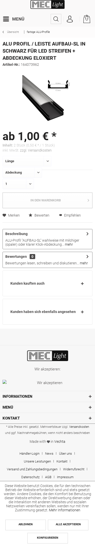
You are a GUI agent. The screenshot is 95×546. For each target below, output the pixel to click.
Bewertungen (16, 257)
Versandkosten (79, 427)
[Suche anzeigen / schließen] (56, 19)
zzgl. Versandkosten (36, 150)
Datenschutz (30, 477)
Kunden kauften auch (27, 283)
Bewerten (41, 215)
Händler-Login (30, 453)
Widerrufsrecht (73, 469)
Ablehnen (25, 524)
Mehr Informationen (64, 510)
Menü (18, 19)
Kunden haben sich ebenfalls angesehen (43, 312)
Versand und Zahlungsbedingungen (32, 469)
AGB (48, 477)
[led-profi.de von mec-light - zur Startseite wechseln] (47, 7)
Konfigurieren (47, 537)
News (49, 453)
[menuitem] (14, 19)
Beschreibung (16, 234)
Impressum (65, 477)
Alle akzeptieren (68, 524)
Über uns (65, 453)
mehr (68, 244)
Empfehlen (72, 215)
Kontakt (61, 461)
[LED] (47, 355)
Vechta (59, 441)
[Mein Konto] (70, 19)
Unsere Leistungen (37, 461)
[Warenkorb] (87, 19)
